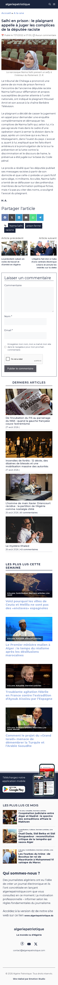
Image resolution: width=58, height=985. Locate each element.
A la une (19, 13)
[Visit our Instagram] (29, 944)
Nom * (8, 316)
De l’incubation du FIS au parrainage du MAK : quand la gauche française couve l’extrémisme (28, 420)
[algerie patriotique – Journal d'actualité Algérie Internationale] (17, 4)
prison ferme (33, 225)
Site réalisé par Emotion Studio (29, 979)
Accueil (6, 13)
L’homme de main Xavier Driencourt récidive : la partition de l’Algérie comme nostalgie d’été (28, 506)
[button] (50, 4)
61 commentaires (29, 512)
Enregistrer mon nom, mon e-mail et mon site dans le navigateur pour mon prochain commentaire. (29, 347)
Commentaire (13, 285)
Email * (8, 330)
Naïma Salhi (16, 225)
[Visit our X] (36, 944)
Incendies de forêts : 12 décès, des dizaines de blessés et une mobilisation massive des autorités (27, 463)
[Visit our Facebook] (22, 944)
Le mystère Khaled (17, 545)
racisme (10, 230)
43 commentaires (29, 549)
